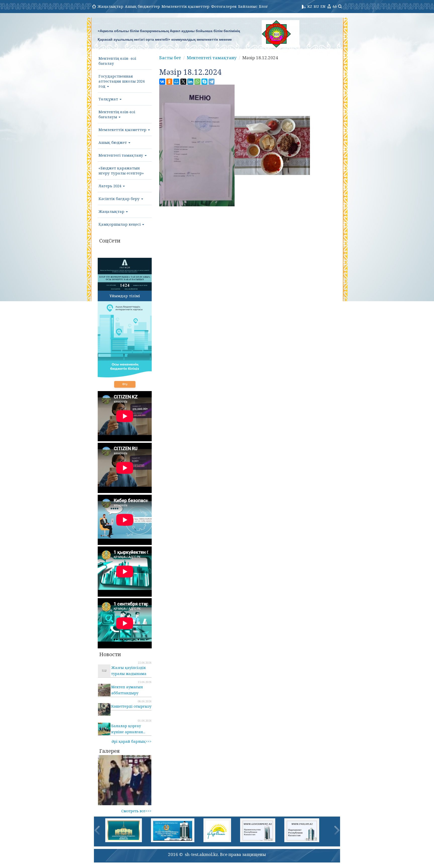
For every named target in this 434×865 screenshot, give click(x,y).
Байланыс (247, 6)
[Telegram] (211, 82)
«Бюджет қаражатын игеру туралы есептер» (121, 170)
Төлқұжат (108, 98)
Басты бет (170, 57)
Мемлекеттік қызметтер (185, 6)
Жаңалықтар (110, 6)
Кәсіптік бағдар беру (119, 198)
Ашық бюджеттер (142, 6)
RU (316, 6)
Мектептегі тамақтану (121, 155)
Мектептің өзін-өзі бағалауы (116, 114)
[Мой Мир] (176, 82)
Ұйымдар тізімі (125, 295)
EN (322, 6)
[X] (183, 82)
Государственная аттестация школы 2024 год (121, 81)
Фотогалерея (224, 6)
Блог (263, 6)
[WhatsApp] (197, 82)
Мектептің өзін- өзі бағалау (117, 61)
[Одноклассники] (169, 82)
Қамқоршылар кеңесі (120, 224)
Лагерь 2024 (110, 185)
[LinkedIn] (190, 82)
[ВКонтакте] (162, 82)
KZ (309, 6)
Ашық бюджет (113, 142)
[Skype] (204, 82)
